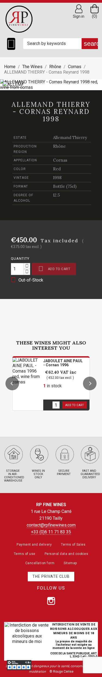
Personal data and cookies (66, 554)
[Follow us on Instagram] (51, 601)
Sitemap (70, 563)
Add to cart (54, 268)
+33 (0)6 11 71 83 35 (51, 531)
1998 (57, 177)
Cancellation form (40, 563)
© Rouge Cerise (61, 671)
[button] (12, 383)
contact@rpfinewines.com (51, 525)
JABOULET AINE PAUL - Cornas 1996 (63, 363)
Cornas (60, 160)
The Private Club (51, 576)
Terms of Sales (73, 544)
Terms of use (24, 554)
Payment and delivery (34, 544)
